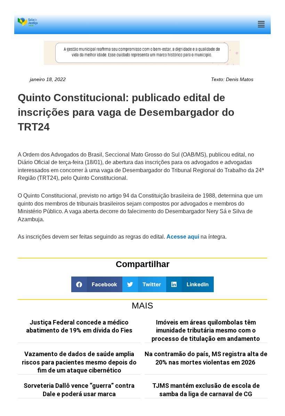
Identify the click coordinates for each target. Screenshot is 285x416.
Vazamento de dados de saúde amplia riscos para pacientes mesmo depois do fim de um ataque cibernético (79, 362)
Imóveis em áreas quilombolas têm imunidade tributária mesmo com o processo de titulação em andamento (206, 330)
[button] (261, 24)
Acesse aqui (182, 237)
